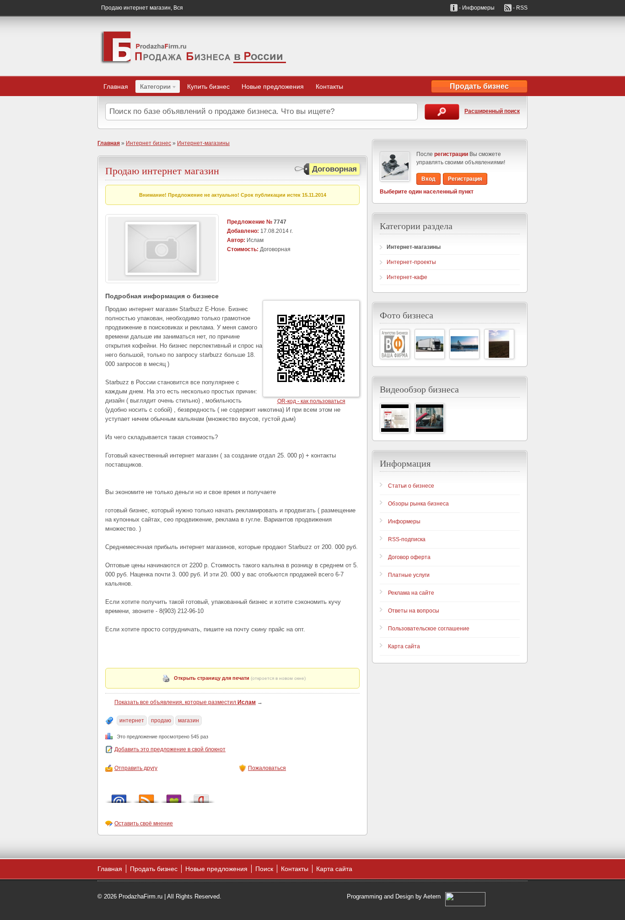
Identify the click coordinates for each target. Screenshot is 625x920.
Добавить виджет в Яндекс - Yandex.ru (201, 796)
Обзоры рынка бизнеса (418, 503)
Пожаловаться (267, 768)
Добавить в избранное (174, 796)
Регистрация (465, 179)
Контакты (329, 86)
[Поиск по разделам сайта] (442, 112)
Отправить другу (135, 768)
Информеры (404, 521)
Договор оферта (409, 557)
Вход (428, 179)
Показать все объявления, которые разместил (185, 702)
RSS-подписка (407, 539)
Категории (153, 88)
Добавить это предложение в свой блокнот (170, 749)
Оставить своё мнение (143, 823)
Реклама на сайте (411, 593)
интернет (131, 720)
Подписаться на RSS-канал (146, 796)
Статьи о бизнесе (411, 486)
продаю (161, 720)
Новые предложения (273, 86)
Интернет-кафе (407, 277)
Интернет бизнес (148, 143)
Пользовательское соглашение (428, 628)
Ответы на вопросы (413, 611)
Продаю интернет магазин (162, 170)
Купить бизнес (208, 86)
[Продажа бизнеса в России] (193, 46)
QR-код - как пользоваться (311, 401)
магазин (188, 720)
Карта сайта (404, 646)
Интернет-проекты (411, 262)
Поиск (264, 868)
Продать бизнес (479, 86)
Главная (115, 86)
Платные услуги (409, 575)
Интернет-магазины (203, 143)
